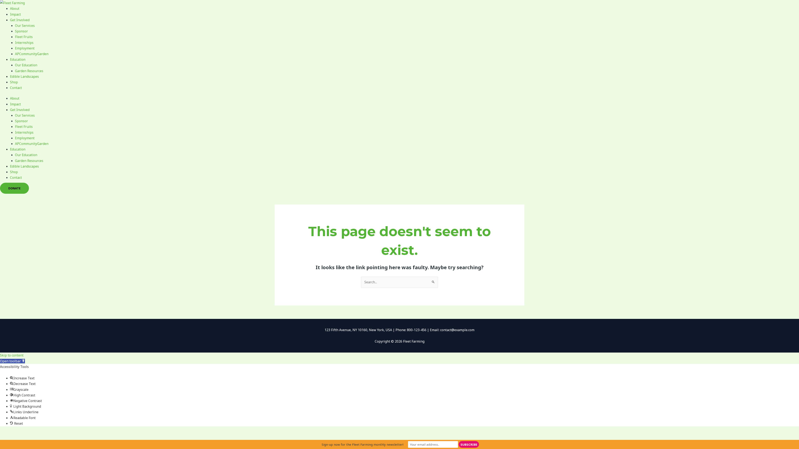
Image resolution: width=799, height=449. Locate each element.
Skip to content (12, 355)
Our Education (26, 65)
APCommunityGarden (31, 54)
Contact (16, 87)
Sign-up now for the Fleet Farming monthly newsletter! (362, 444)
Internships (24, 42)
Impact (15, 14)
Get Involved (20, 20)
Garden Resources (29, 71)
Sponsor (21, 31)
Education (17, 59)
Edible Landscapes (24, 76)
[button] (12, 361)
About (14, 8)
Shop (14, 82)
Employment (25, 48)
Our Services (25, 25)
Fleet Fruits (24, 37)
